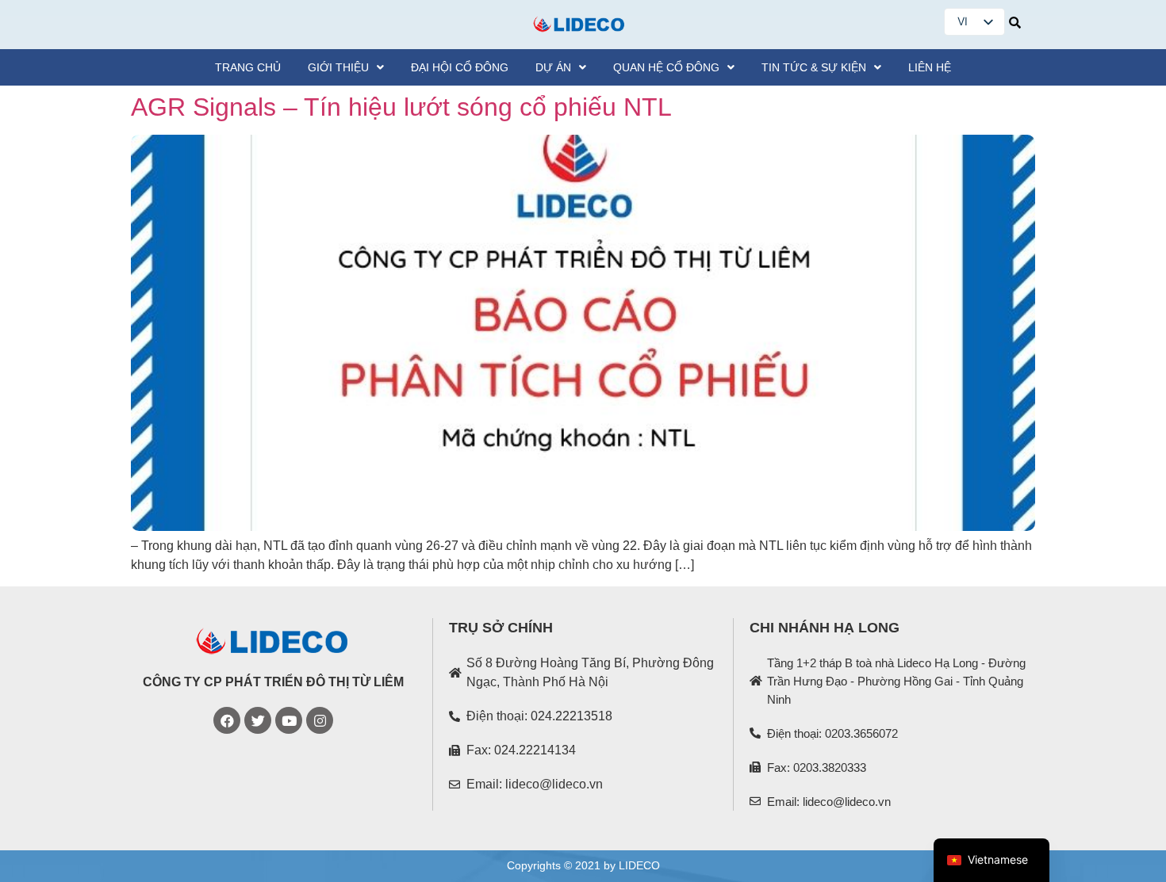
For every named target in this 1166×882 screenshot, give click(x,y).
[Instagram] (319, 720)
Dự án (553, 67)
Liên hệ (929, 67)
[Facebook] (226, 720)
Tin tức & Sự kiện (813, 67)
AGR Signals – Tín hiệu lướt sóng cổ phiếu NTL (401, 107)
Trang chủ (248, 67)
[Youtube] (288, 720)
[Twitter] (257, 720)
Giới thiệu (338, 67)
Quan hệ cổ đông (666, 67)
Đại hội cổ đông (459, 67)
